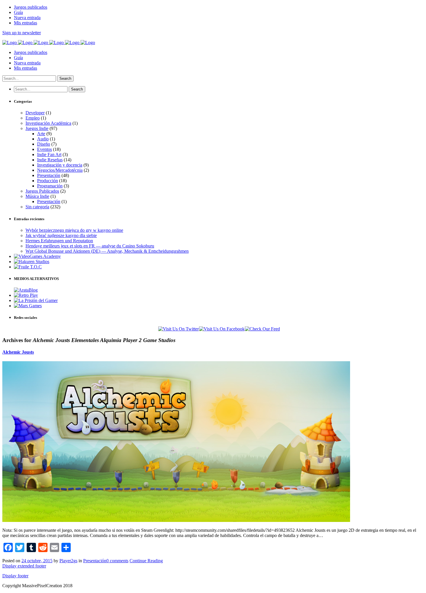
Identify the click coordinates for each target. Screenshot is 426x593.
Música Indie (37, 196)
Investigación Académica (48, 123)
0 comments (117, 560)
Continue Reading (146, 560)
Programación (50, 185)
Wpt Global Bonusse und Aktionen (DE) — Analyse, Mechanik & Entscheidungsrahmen (107, 251)
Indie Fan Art (49, 154)
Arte (41, 133)
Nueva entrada (27, 62)
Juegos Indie (37, 128)
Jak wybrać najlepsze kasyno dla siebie (61, 235)
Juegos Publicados (42, 191)
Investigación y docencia (59, 164)
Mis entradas (25, 68)
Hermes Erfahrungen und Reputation (59, 240)
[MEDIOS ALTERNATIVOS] (26, 290)
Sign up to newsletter (21, 32)
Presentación (48, 175)
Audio (43, 138)
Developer (35, 112)
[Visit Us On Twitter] (178, 328)
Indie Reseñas (50, 159)
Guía (18, 57)
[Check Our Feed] (262, 328)
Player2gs (68, 560)
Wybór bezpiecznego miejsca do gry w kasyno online (74, 230)
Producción (47, 180)
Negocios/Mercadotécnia (60, 170)
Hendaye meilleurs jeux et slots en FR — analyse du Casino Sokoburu (90, 245)
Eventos (44, 149)
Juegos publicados (30, 52)
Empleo (33, 117)
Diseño (43, 144)
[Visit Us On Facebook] (222, 328)
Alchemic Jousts (18, 352)
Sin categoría (37, 206)
